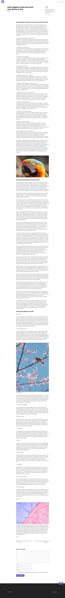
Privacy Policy (54, 592)
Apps (18, 537)
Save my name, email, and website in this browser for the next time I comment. (32, 572)
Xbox (29, 186)
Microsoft (37, 186)
